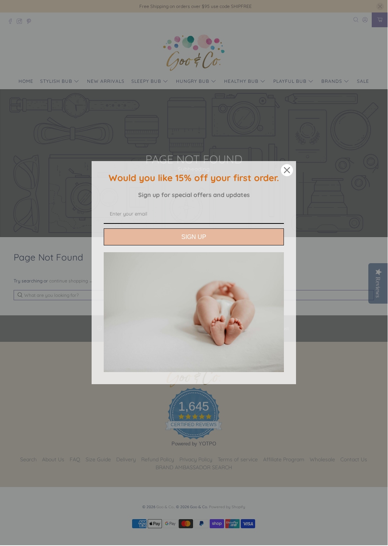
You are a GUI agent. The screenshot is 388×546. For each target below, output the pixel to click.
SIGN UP (193, 237)
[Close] (287, 170)
